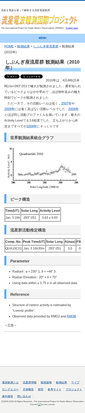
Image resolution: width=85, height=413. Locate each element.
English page (72, 28)
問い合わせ (24, 396)
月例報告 (28, 389)
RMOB (71, 316)
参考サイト (54, 389)
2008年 (73, 109)
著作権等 (7, 396)
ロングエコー (10, 389)
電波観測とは (10, 382)
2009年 (9, 109)
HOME (9, 46)
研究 (40, 389)
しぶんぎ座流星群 (46, 46)
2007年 (66, 103)
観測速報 (46, 382)
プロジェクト (74, 389)
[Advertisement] (42, 348)
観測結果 (23, 46)
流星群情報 (30, 382)
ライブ (75, 382)
